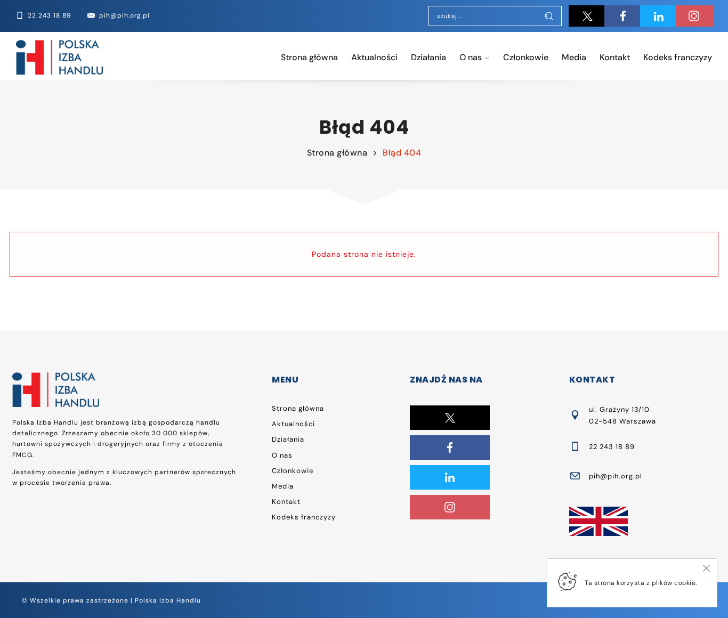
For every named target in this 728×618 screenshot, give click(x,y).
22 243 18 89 (612, 446)
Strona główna (309, 57)
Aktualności (374, 57)
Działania (428, 57)
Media (574, 57)
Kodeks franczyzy (677, 57)
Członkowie (525, 57)
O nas (470, 57)
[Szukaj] (549, 17)
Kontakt (615, 57)
